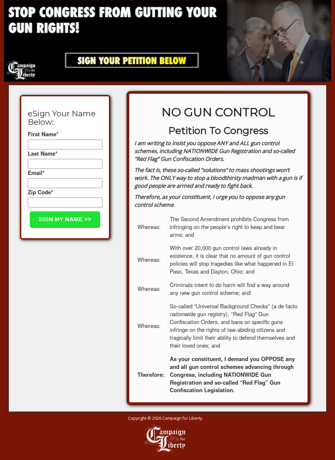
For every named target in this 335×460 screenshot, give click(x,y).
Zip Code (40, 192)
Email (36, 173)
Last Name (43, 153)
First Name (43, 134)
